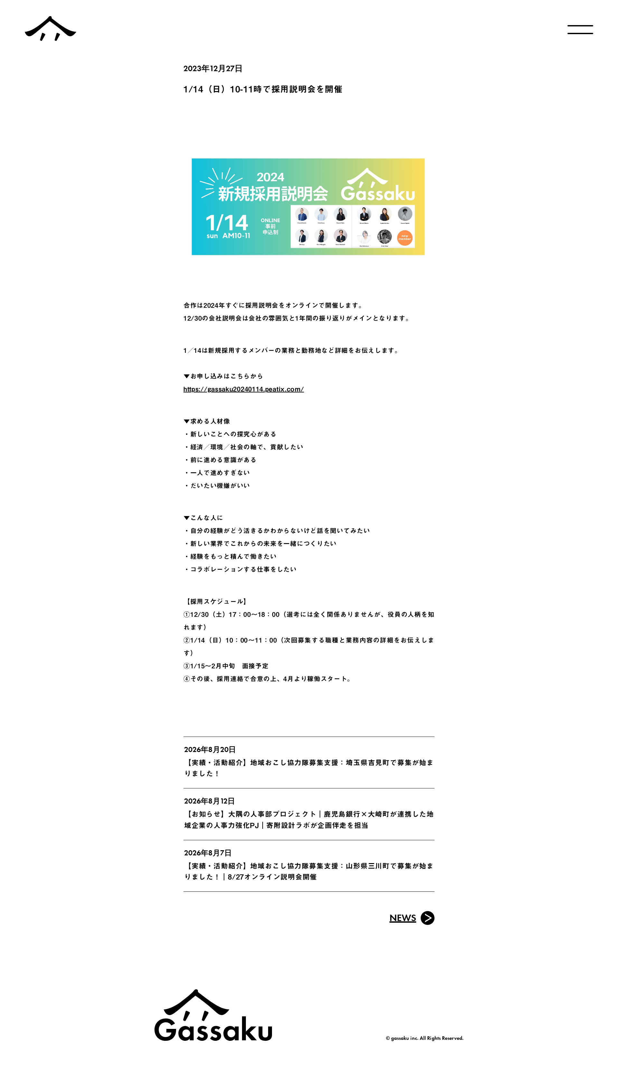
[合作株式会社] (50, 28)
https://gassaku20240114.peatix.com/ (243, 389)
